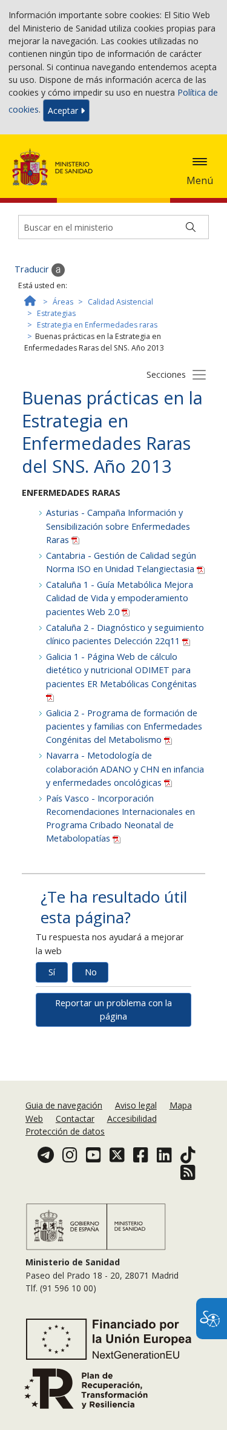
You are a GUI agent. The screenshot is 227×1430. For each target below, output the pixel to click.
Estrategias (56, 313)
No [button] (91, 972)
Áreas (63, 302)
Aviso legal (136, 1105)
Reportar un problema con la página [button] (113, 1009)
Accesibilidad (132, 1118)
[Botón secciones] (199, 374)
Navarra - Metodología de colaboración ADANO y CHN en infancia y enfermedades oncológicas (125, 769)
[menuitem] (65, 1105)
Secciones (166, 374)
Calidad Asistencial (120, 302)
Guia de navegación (63, 1105)
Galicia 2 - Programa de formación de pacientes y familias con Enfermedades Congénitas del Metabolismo (124, 726)
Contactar (75, 1118)
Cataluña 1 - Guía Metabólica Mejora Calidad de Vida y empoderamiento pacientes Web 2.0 (119, 598)
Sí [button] (51, 972)
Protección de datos (65, 1131)
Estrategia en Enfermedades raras (97, 325)
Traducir (33, 269)
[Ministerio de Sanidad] (56, 167)
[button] (200, 161)
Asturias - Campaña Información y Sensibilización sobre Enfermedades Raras (118, 526)
